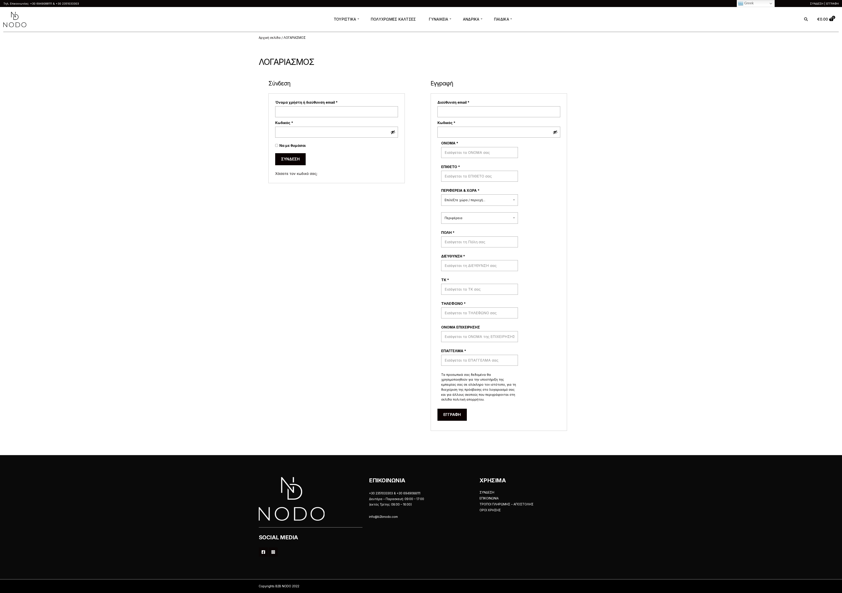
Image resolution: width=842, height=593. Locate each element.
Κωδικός (293, 123)
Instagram (273, 552)
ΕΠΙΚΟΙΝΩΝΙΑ (489, 498)
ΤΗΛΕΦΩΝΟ (453, 303)
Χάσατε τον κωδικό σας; (296, 173)
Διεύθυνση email (463, 102)
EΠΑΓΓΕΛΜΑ (453, 351)
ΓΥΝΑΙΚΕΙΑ (438, 19)
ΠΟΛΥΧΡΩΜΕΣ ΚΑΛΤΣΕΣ (393, 19)
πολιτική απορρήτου (468, 399)
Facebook (263, 552)
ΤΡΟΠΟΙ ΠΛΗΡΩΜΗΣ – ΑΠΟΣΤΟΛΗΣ (506, 504)
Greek (748, 3)
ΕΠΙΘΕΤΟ (450, 167)
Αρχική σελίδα (270, 37)
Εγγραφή (452, 414)
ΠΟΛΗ (448, 232)
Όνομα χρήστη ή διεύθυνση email (316, 102)
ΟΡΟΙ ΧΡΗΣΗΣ (490, 510)
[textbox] (479, 200)
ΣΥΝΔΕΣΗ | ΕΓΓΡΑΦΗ (824, 3)
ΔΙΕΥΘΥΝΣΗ (453, 256)
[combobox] (479, 200)
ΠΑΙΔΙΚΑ (501, 19)
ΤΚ (445, 280)
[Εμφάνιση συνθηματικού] (393, 132)
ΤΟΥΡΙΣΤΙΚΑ (345, 19)
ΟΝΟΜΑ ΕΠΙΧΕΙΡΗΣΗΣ (461, 327)
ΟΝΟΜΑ (449, 143)
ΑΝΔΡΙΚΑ (471, 19)
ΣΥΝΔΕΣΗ (487, 492)
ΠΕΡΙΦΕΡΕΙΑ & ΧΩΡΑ (460, 190)
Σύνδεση (290, 159)
